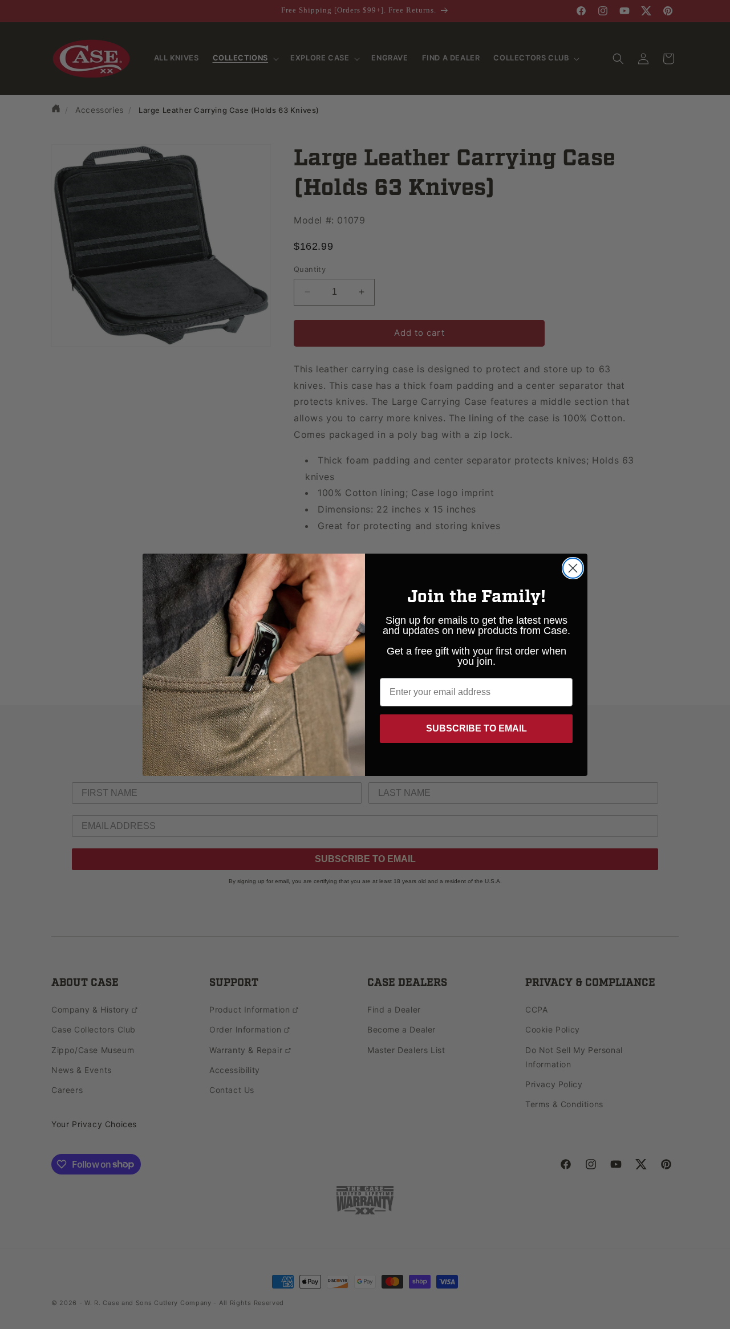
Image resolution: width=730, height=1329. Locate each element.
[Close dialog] (573, 568)
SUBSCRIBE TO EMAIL (476, 728)
